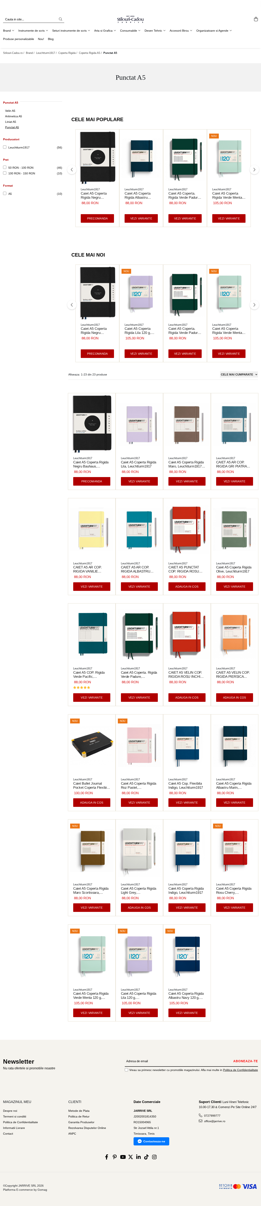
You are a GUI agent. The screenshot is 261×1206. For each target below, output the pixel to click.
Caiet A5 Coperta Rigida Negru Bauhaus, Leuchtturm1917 (94, 196)
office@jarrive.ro (214, 1121)
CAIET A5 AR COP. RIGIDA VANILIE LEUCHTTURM (87, 569)
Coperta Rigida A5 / (91, 52)
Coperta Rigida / (68, 52)
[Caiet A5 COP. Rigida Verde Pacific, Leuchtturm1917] (91, 635)
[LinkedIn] (138, 1157)
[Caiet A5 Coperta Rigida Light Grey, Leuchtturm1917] (139, 851)
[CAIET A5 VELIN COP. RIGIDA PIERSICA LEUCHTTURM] (234, 635)
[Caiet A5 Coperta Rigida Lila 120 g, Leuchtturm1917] (141, 293)
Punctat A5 (12, 127)
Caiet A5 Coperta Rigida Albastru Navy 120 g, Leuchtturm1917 (186, 996)
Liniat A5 (10, 121)
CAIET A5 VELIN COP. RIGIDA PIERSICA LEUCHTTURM (233, 675)
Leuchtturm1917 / (47, 52)
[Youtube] (122, 1157)
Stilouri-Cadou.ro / (14, 52)
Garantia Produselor (81, 1122)
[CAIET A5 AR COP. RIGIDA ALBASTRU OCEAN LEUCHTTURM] (139, 529)
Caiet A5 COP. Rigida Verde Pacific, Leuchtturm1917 (89, 675)
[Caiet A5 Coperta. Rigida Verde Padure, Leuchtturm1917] (185, 158)
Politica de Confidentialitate (240, 1070)
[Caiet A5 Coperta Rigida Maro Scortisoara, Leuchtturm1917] (91, 851)
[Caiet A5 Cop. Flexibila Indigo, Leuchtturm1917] (187, 746)
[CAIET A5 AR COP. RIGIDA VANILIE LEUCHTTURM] (91, 529)
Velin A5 (10, 110)
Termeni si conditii (14, 1116)
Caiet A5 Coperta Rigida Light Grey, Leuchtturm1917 (138, 891)
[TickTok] (146, 1157)
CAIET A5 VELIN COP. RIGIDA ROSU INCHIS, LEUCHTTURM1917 (185, 675)
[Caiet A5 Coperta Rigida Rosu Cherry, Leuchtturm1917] (234, 851)
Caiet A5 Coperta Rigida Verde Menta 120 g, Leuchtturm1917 (227, 196)
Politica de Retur (79, 1116)
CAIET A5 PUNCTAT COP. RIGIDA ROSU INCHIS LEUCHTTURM (185, 569)
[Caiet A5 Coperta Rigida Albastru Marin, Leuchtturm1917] (141, 158)
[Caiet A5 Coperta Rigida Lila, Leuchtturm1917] (139, 424)
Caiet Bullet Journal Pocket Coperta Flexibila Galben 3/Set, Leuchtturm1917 (91, 786)
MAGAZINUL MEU (17, 1102)
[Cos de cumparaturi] (256, 19)
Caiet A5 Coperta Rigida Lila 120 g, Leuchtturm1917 (138, 331)
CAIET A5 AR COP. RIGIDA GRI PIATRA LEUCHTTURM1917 (231, 464)
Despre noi (10, 1110)
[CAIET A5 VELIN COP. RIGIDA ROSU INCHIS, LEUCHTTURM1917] (187, 635)
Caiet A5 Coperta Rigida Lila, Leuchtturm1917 (138, 464)
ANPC (72, 1133)
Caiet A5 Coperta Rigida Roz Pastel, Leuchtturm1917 (138, 786)
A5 (10, 193)
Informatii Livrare (14, 1128)
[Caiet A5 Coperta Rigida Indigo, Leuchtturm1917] (187, 851)
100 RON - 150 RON (21, 173)
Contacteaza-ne (154, 1141)
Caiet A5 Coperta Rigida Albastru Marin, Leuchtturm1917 (137, 196)
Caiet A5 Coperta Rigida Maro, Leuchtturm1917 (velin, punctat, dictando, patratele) (186, 464)
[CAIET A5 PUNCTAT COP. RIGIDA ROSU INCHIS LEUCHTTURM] (187, 529)
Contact (8, 1133)
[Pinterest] (114, 1157)
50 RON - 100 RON (20, 167)
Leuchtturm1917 (19, 147)
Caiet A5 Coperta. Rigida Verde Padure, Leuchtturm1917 (184, 196)
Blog (51, 39)
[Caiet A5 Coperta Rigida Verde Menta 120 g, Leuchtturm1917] (229, 158)
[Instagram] (154, 1157)
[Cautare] (60, 19)
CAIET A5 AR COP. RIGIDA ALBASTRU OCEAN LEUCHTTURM (138, 569)
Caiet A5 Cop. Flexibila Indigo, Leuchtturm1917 (185, 786)
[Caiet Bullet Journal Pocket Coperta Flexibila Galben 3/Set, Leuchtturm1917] (91, 746)
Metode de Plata (79, 1110)
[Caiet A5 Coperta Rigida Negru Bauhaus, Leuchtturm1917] (97, 158)
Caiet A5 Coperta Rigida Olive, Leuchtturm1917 (233, 569)
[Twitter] (130, 1157)
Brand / (30, 52)
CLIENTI (74, 1102)
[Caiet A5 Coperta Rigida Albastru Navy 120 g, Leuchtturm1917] (187, 956)
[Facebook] (106, 1157)
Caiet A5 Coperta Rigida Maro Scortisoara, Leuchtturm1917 (90, 891)
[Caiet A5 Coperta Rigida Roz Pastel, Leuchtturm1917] (139, 746)
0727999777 (211, 1115)
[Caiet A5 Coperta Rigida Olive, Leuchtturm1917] (234, 529)
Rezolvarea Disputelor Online (87, 1128)
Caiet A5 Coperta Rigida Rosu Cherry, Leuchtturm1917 (233, 891)
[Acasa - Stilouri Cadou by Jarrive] (130, 19)
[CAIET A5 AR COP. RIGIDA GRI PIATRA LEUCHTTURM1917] (234, 424)
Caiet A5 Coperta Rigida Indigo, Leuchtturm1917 (186, 891)
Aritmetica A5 (13, 116)
